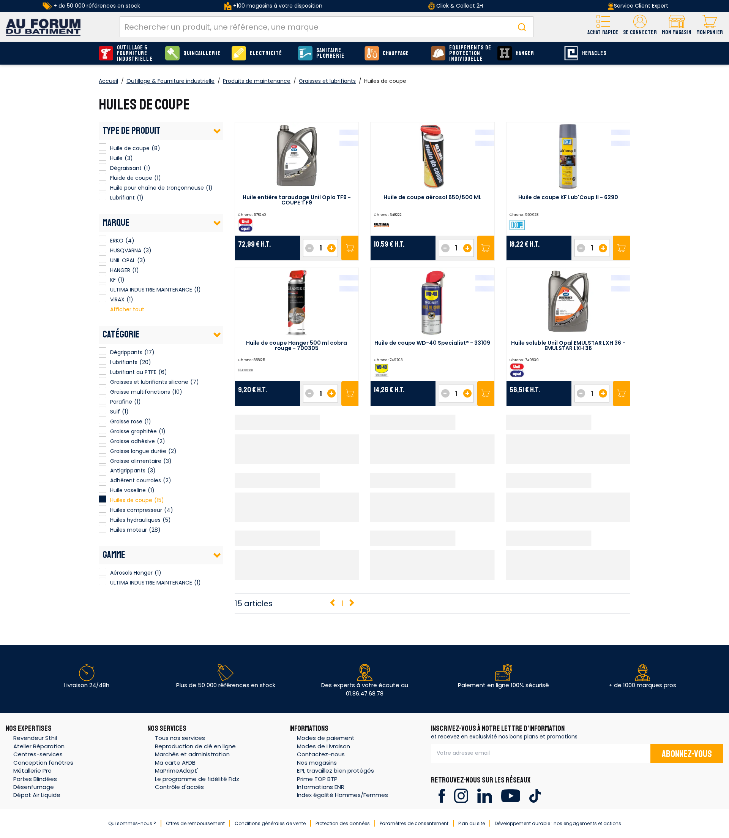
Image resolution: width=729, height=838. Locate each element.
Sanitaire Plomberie (330, 53)
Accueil (108, 81)
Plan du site (471, 823)
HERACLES (594, 53)
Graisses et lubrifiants (327, 81)
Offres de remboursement (195, 823)
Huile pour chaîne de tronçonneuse (102, 186)
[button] (640, 27)
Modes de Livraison (323, 746)
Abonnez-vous (687, 754)
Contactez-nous (321, 754)
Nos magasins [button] (317, 763)
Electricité (266, 53)
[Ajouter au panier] (349, 248)
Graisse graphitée (133, 431)
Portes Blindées (35, 779)
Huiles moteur (128, 530)
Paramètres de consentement (414, 823)
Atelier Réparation (39, 746)
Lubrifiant (102, 196)
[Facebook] (442, 795)
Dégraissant (102, 167)
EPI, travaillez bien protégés (335, 771)
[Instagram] (461, 795)
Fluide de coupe (102, 177)
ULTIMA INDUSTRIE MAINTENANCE (102, 288)
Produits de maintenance (256, 81)
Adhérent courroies (135, 480)
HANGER (525, 53)
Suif (115, 411)
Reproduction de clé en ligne (195, 746)
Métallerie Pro (32, 771)
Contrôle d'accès (179, 787)
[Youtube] (510, 795)
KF (102, 278)
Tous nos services (180, 738)
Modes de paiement (326, 738)
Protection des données (343, 823)
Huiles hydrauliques (135, 520)
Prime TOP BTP (317, 779)
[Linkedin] (484, 795)
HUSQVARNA (102, 249)
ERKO (102, 239)
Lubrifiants (123, 362)
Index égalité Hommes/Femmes (342, 795)
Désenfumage (33, 787)
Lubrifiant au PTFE (133, 372)
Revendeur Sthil (35, 738)
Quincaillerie (202, 53)
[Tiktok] (535, 795)
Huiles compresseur (136, 510)
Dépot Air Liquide (36, 795)
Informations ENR (320, 787)
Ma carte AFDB (175, 763)
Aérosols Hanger (102, 571)
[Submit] (521, 26)
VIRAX (102, 298)
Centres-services (38, 754)
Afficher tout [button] (127, 309)
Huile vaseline (128, 490)
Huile (102, 157)
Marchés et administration (192, 754)
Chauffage (396, 53)
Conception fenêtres (43, 763)
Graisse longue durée (138, 451)
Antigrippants (127, 470)
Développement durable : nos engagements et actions (558, 823)
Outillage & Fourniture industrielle (135, 53)
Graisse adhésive (132, 441)
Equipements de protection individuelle (470, 53)
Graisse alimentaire (135, 461)
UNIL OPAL (102, 259)
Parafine (121, 402)
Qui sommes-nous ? (132, 823)
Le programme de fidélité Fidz (197, 779)
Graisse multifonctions (140, 392)
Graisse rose (126, 421)
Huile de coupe (102, 147)
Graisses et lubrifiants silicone (149, 382)
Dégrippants (126, 352)
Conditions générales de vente (270, 823)
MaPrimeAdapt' (176, 771)
